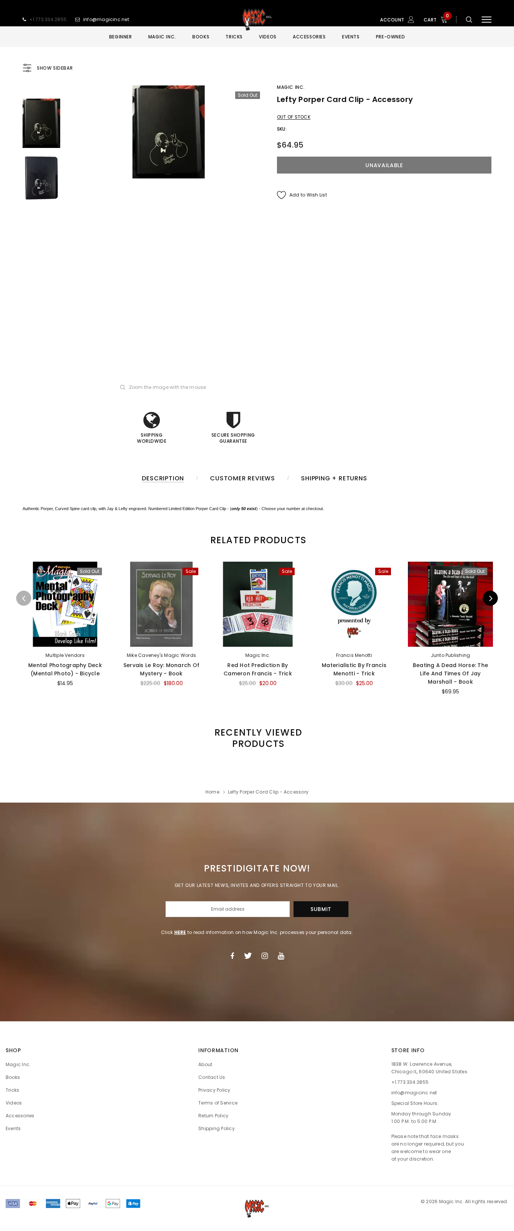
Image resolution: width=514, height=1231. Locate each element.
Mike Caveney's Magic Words (161, 655)
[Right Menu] (486, 20)
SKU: (282, 129)
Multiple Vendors (65, 655)
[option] (168, 131)
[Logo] (257, 19)
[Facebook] (232, 955)
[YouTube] (281, 955)
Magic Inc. (291, 87)
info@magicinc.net (106, 19)
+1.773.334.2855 (48, 19)
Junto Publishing (450, 655)
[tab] (257, 540)
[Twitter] (248, 955)
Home (212, 792)
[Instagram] (265, 955)
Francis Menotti (354, 655)
